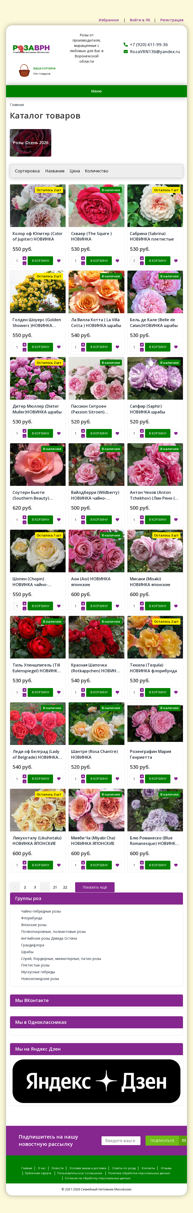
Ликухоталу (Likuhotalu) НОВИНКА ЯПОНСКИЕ (37, 840)
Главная (17, 104)
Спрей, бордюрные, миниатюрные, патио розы (61, 958)
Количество (96, 171)
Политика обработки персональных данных (139, 1173)
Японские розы (33, 924)
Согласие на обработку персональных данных (97, 1178)
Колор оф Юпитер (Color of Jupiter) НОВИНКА (38, 236)
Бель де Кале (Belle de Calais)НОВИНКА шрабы (154, 322)
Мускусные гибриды (38, 971)
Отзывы (166, 1168)
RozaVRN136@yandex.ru (155, 51)
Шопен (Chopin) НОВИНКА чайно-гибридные (30, 584)
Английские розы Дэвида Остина (49, 938)
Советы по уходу (124, 1168)
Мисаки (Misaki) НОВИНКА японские (150, 581)
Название (55, 171)
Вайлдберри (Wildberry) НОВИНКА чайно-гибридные (95, 498)
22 (65, 887)
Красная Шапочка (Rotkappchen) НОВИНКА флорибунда (96, 670)
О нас (42, 1168)
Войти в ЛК (140, 20)
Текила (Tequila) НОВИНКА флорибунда (153, 668)
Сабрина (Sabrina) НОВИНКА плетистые (152, 236)
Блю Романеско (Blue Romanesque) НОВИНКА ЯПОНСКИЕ (154, 843)
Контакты (148, 1168)
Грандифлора (32, 945)
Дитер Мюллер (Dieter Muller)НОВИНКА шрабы (37, 409)
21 (55, 887)
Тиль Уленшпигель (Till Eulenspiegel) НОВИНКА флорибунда (36, 670)
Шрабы (27, 951)
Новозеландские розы (40, 978)
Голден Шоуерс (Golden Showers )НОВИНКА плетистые (37, 325)
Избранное (109, 20)
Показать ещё (95, 887)
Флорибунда (31, 918)
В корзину (40, 261)
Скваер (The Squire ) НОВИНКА (91, 236)
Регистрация (171, 20)
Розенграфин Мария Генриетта (150, 754)
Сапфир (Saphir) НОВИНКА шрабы (147, 409)
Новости (58, 1168)
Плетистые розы (35, 965)
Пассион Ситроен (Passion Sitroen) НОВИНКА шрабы (88, 411)
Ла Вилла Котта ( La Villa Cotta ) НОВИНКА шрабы (96, 322)
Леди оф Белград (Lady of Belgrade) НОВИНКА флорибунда (36, 757)
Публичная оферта (38, 1173)
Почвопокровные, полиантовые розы (53, 931)
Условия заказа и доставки (88, 1168)
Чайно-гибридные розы (41, 911)
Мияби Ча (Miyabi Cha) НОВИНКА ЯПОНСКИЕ (93, 840)
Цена (75, 171)
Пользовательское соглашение (79, 1173)
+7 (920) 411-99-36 (149, 44)
